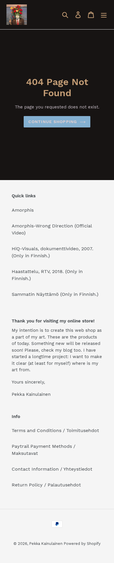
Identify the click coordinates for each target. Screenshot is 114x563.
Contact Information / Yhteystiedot (52, 469)
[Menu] (103, 14)
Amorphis (23, 210)
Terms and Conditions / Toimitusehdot (55, 430)
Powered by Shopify (82, 543)
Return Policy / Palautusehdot (46, 485)
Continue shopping (52, 121)
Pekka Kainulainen (46, 543)
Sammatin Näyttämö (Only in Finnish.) (55, 294)
